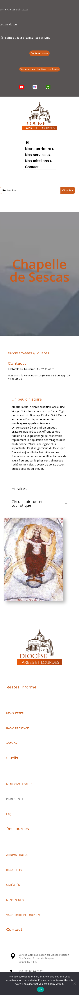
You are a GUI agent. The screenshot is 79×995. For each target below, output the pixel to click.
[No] (74, 983)
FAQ (8, 814)
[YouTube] (22, 87)
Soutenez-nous (39, 53)
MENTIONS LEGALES (19, 784)
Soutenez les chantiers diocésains (39, 69)
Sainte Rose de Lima (38, 37)
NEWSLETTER (15, 713)
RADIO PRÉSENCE (17, 728)
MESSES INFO (15, 900)
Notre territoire (38, 149)
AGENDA (11, 743)
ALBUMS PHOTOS (17, 854)
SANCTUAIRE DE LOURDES (23, 915)
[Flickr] (35, 87)
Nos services (36, 155)
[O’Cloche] (48, 87)
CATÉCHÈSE (13, 884)
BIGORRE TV (14, 869)
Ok (40, 989)
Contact (32, 167)
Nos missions (37, 161)
